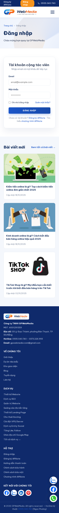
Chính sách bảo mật (13, 472)
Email (11, 76)
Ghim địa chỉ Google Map (16, 434)
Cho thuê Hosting (12, 417)
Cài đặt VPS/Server (13, 421)
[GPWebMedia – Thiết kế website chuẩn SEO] (20, 12)
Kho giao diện (10, 366)
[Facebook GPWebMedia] (7, 493)
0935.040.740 (48, 3)
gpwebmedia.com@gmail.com (25, 342)
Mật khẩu (13, 89)
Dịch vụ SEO (10, 399)
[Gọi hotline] (53, 498)
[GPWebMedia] (29, 316)
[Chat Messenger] (53, 489)
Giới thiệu (8, 357)
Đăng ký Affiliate (7, 3)
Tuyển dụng (9, 375)
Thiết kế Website (12, 394)
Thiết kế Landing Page (15, 412)
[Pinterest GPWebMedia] (28, 493)
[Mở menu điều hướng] (52, 12)
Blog (6, 370)
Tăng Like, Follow (12, 430)
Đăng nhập (29, 110)
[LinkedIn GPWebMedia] (21, 493)
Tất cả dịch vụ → (12, 439)
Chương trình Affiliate (14, 476)
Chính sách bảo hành (14, 467)
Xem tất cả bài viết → (43, 147)
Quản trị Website (12, 403)
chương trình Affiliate (31, 121)
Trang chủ (8, 25)
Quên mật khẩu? (42, 102)
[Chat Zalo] (53, 480)
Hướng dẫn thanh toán (15, 463)
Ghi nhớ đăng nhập (20, 102)
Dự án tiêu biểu (11, 361)
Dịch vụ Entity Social (14, 426)
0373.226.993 (36, 338)
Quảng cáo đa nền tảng (15, 408)
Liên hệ (7, 379)
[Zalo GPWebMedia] (14, 493)
